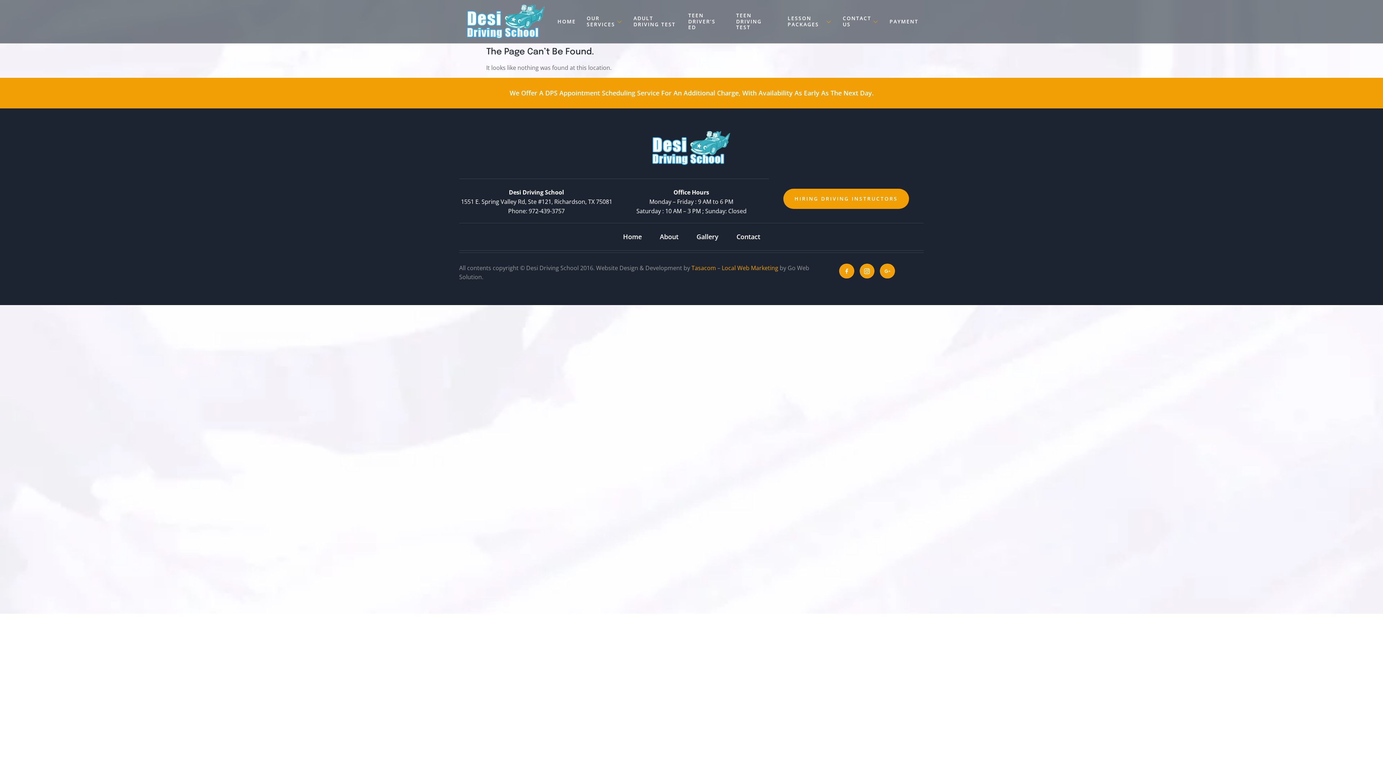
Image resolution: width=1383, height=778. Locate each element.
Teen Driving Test (749, 21)
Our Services (601, 21)
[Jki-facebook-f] (846, 271)
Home (567, 21)
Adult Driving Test (655, 21)
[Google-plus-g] (887, 271)
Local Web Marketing (750, 268)
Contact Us (857, 21)
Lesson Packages (803, 21)
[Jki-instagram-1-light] (867, 271)
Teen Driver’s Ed (702, 21)
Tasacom (704, 268)
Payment (904, 21)
